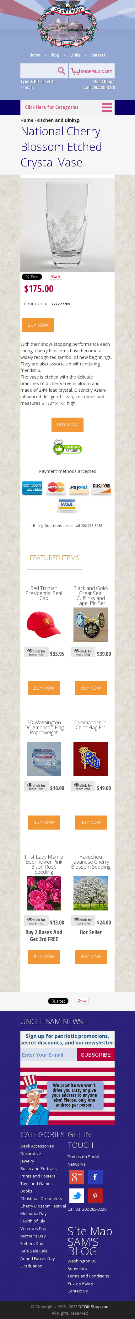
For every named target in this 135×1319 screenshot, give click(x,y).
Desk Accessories (37, 1146)
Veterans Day (33, 1228)
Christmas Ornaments (41, 1198)
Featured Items (54, 557)
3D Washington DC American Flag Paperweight (44, 727)
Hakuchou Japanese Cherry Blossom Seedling (91, 861)
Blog (55, 55)
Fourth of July (32, 1221)
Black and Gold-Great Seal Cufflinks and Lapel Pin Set (90, 596)
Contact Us (78, 1291)
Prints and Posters (38, 1176)
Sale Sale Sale (34, 1251)
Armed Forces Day (37, 1258)
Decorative (30, 1153)
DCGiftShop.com (94, 1306)
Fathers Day (31, 1243)
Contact (97, 55)
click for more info (37, 653)
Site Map (90, 1231)
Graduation (31, 1266)
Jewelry (27, 1161)
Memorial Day (33, 1213)
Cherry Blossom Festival (43, 1206)
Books (26, 1191)
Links (75, 55)
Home (35, 55)
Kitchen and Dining (57, 120)
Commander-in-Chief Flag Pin (90, 725)
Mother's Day (33, 1236)
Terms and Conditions (88, 1276)
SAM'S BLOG (83, 1246)
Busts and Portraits (38, 1168)
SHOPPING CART (96, 71)
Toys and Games (36, 1183)
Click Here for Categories (51, 107)
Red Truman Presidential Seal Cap (43, 593)
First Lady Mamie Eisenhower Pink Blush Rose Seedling (44, 864)
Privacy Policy (80, 1283)
